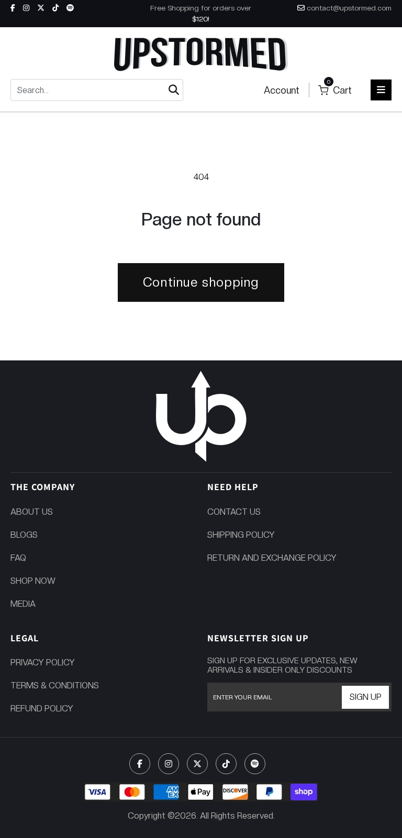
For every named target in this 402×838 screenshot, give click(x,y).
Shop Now (32, 581)
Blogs (24, 535)
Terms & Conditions (54, 685)
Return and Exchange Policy (272, 558)
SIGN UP (366, 697)
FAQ (18, 558)
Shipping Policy (241, 535)
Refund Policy (41, 709)
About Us (31, 512)
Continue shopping (201, 282)
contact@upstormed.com (349, 8)
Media (23, 604)
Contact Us (234, 512)
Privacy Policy (42, 662)
